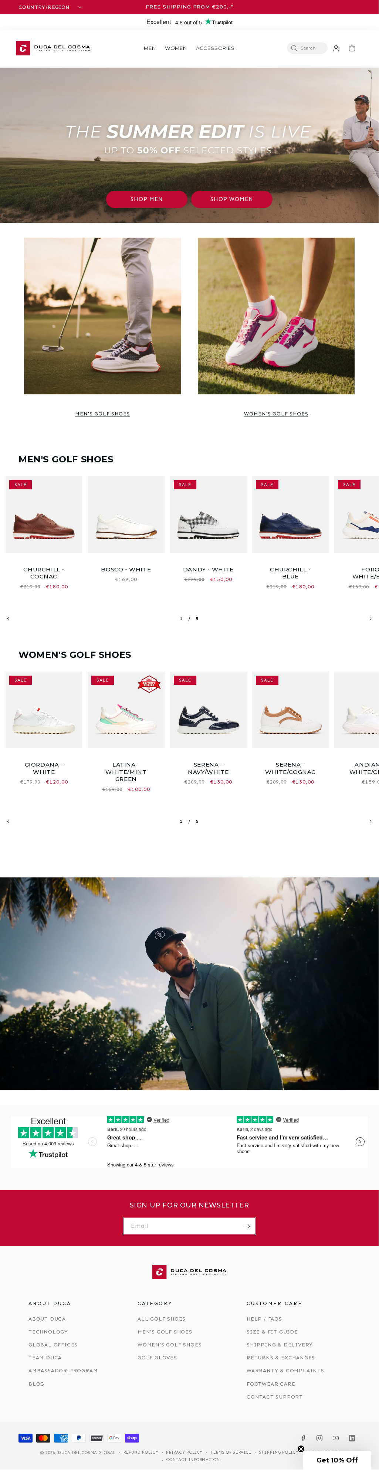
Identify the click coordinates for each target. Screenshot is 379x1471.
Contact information (193, 1459)
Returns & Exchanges (281, 1358)
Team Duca (45, 1358)
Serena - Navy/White (208, 768)
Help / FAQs (264, 1319)
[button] (149, 48)
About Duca (47, 1319)
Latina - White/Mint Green (125, 771)
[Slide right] (370, 619)
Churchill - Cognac (43, 573)
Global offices (53, 1345)
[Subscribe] (247, 1226)
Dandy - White (208, 569)
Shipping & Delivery (280, 1345)
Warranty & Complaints (285, 1371)
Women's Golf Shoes (276, 414)
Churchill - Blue (290, 573)
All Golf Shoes (162, 1319)
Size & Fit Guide (272, 1332)
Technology (48, 1332)
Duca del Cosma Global (87, 1452)
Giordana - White (44, 768)
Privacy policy (184, 1452)
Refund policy (141, 1452)
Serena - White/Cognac (290, 768)
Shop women (231, 199)
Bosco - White (126, 569)
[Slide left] (8, 619)
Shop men (147, 199)
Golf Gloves (157, 1358)
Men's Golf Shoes (102, 414)
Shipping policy (279, 1452)
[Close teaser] (301, 1449)
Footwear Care (271, 1384)
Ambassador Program (63, 1371)
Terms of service (230, 1452)
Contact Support (275, 1397)
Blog (36, 1384)
